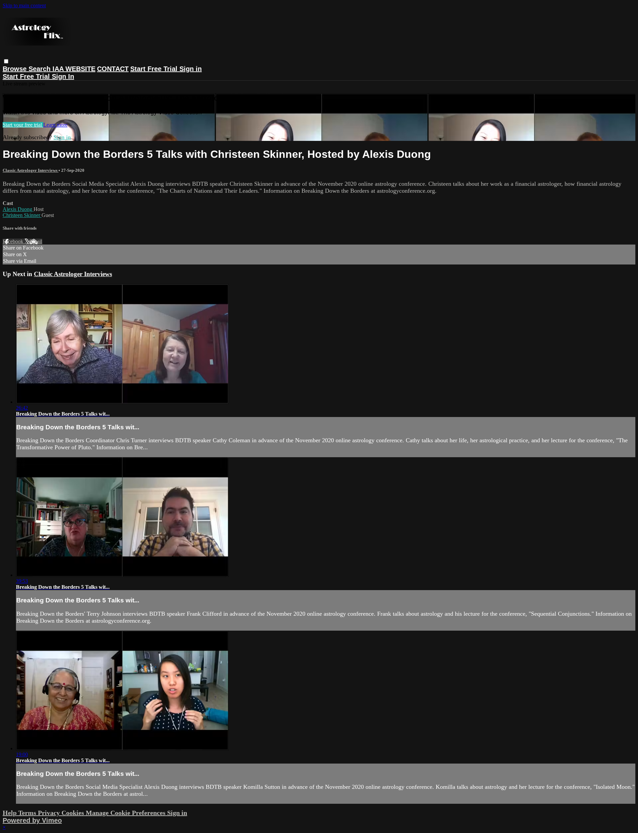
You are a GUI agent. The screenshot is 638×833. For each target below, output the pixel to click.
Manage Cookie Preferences (126, 812)
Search (41, 68)
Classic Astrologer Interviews (30, 170)
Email (36, 241)
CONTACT (113, 68)
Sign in (190, 68)
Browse (16, 68)
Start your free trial (23, 125)
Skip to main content (24, 5)
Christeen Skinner (22, 215)
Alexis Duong (18, 209)
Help (10, 812)
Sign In (63, 76)
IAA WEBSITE (74, 68)
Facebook (14, 241)
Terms (28, 812)
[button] (6, 61)
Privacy (49, 812)
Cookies (73, 812)
